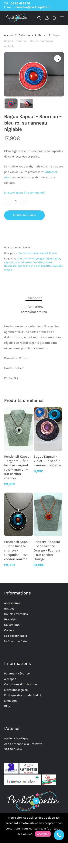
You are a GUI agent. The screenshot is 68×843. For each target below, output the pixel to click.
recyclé (8, 269)
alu (20, 258)
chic (17, 262)
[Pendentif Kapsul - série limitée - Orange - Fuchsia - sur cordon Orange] (48, 514)
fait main (26, 262)
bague (41, 258)
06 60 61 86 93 (20, 3)
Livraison (10, 700)
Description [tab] (34, 298)
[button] (62, 18)
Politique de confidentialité (22, 695)
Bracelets (10, 619)
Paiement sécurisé (17, 673)
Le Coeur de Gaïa (15, 641)
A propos (10, 679)
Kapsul (42, 35)
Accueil (8, 35)
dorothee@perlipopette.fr (32, 7)
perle (32, 265)
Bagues (9, 608)
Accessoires (12, 603)
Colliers (9, 630)
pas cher (23, 265)
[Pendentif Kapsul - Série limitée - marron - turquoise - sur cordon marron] (18, 514)
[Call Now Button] (59, 835)
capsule (8, 262)
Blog (7, 706)
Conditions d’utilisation (20, 684)
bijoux (56, 258)
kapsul (48, 262)
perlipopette (43, 265)
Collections (26, 35)
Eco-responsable (29, 253)
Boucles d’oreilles (16, 614)
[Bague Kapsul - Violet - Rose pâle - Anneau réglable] (48, 429)
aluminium (29, 258)
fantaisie (38, 262)
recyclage (57, 265)
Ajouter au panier (24, 215)
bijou (49, 258)
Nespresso (10, 265)
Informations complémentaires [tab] (34, 309)
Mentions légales (16, 690)
